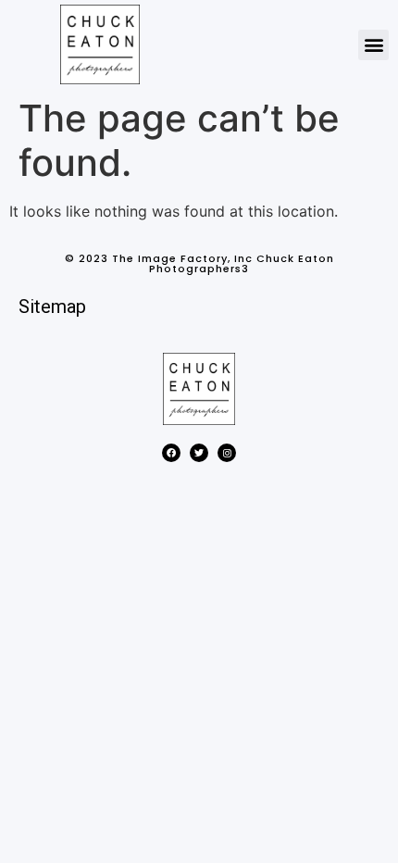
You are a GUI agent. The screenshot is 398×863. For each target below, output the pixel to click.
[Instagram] (227, 453)
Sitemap (52, 306)
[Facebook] (171, 453)
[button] (373, 45)
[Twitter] (199, 453)
